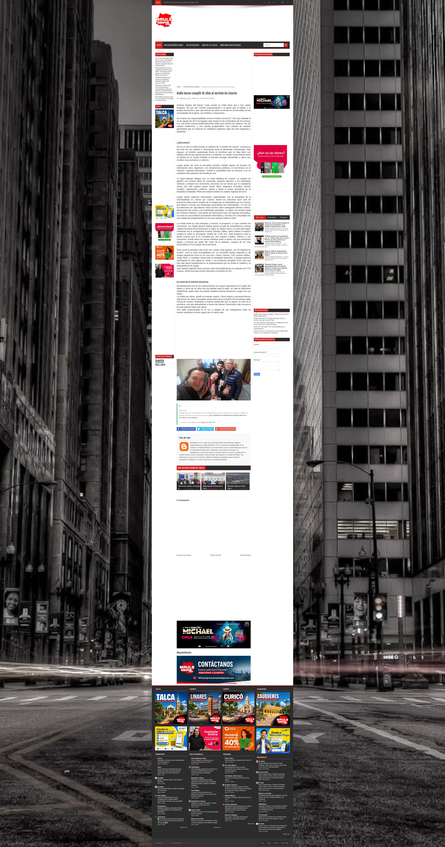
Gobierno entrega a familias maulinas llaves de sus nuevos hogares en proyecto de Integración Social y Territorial (238, 788)
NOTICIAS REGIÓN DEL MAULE (173, 45)
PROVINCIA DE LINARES (207, 98)
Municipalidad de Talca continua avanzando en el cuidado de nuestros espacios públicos (237, 769)
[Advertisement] (247, 25)
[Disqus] (214, 589)
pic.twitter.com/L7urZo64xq (188, 418)
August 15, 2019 (206, 422)
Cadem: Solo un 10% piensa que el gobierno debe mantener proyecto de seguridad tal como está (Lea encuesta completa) (273, 827)
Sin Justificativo (192, 45)
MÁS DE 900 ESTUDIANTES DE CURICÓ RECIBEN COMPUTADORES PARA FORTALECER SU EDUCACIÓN (238, 808)
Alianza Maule (230, 795)
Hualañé (160, 778)
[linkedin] (283, 2)
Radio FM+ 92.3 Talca (209, 45)
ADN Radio (262, 804)
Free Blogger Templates (189, 843)
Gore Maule (195, 790)
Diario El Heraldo (231, 815)
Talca (159, 767)
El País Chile (263, 772)
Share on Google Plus (227, 429)
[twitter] (269, 2)
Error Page (284, 843)
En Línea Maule (230, 765)
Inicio (159, 45)
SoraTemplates (167, 843)
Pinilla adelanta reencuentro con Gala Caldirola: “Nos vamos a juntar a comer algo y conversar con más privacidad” (272, 765)
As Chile (262, 761)
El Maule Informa (231, 785)
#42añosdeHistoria (240, 415)
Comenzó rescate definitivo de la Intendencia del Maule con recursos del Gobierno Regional (203, 794)
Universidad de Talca (198, 758)
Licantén (160, 787)
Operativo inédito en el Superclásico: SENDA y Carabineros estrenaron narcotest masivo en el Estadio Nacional (273, 808)
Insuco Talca (195, 810)
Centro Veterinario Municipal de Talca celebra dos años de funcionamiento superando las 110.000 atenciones (169, 771)
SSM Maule (195, 767)
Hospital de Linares (198, 801)
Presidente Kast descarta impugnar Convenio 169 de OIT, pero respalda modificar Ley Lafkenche (273, 797)
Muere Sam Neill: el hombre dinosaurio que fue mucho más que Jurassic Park (269, 319)
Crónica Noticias (231, 804)
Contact (276, 843)
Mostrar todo (183, 827)
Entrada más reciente (184, 555)
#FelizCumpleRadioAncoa (225, 415)
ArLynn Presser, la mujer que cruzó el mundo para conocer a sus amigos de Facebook (270, 332)
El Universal (263, 815)
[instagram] (278, 2)
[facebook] (264, 2)
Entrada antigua (245, 555)
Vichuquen (161, 817)
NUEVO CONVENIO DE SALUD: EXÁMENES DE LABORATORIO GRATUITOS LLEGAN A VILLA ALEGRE (169, 799)
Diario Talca (229, 758)
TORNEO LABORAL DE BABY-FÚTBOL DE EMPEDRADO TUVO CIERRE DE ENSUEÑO (169, 810)
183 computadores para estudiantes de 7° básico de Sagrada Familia (186, 2)
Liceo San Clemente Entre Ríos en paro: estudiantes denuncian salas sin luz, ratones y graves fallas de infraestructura (164, 61)
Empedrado (161, 806)
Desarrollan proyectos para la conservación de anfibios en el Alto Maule (164, 98)
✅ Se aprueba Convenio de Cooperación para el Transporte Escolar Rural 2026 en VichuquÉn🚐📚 (170, 820)
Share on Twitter (207, 429)
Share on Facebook (188, 429)
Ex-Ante (261, 824)
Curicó (159, 758)
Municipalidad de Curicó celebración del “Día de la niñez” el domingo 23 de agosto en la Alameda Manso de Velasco (163, 71)
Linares (197, 98)
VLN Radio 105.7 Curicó (233, 776)
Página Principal (215, 555)
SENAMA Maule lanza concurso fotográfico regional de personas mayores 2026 (162, 80)
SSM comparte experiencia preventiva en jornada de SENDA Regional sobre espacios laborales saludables (204, 771)
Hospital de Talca (197, 778)
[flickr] (273, 2)
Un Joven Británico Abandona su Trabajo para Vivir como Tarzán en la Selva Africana (271, 323)
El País (261, 783)
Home (262, 843)
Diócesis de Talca (197, 819)
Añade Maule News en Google (230, 45)
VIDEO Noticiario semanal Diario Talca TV (238, 760)
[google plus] (287, 2)
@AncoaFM (213, 415)
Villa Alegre (161, 795)
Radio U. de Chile (265, 793)
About (269, 843)
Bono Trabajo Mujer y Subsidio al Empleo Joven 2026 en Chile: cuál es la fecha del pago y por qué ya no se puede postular (272, 776)
